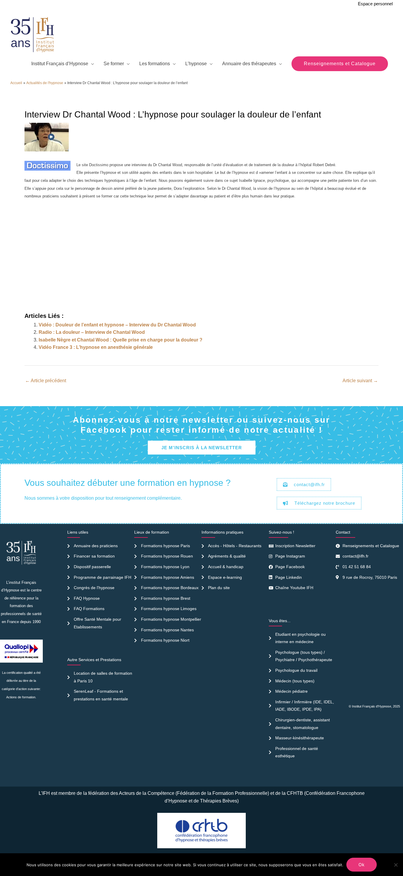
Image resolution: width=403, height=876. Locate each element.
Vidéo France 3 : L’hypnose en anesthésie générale (96, 347)
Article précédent (45, 380)
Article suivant (360, 380)
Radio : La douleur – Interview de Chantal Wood (92, 332)
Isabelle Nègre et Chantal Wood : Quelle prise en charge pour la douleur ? (120, 339)
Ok (361, 864)
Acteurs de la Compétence (146, 793)
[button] (339, 63)
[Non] (396, 865)
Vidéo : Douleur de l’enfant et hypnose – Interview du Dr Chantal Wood (117, 324)
